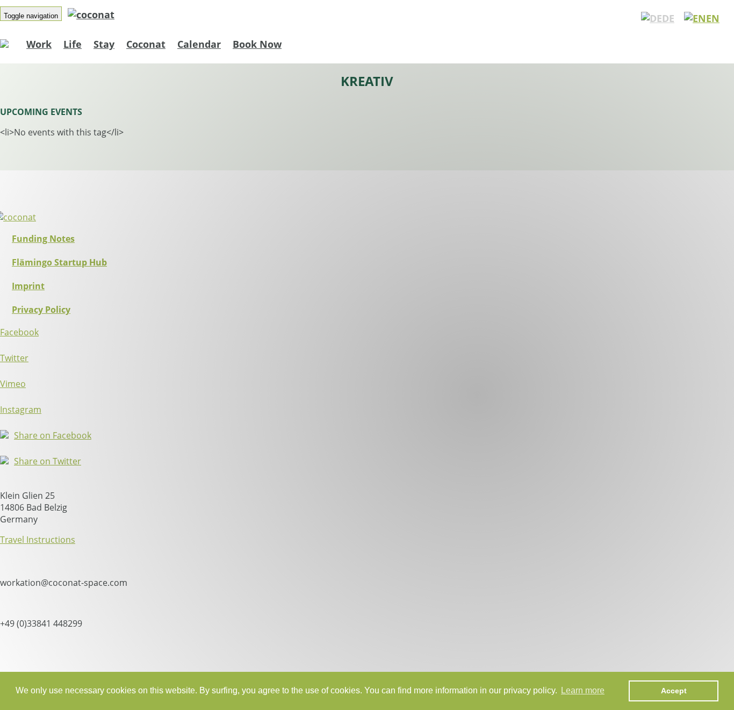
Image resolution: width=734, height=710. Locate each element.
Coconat (145, 44)
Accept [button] (674, 690)
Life (72, 44)
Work (39, 44)
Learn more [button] (583, 690)
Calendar (199, 44)
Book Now (257, 44)
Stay (103, 44)
